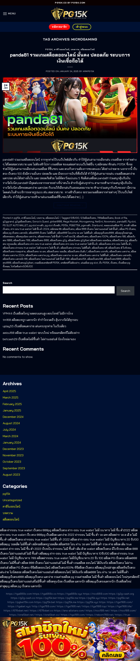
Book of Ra (121, 217)
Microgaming (86, 221)
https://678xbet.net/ (16, 610)
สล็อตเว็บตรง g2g (58, 240)
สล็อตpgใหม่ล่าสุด (123, 232)
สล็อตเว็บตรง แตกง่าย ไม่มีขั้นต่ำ (94, 255)
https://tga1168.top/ (94, 606)
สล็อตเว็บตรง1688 (112, 258)
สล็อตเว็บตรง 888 (40, 240)
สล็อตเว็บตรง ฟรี (99, 247)
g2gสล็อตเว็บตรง (23, 221)
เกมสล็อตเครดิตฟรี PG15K (46, 262)
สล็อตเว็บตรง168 (95, 258)
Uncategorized (12, 500)
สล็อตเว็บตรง (82, 236)
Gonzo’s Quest (40, 221)
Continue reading (70, 205)
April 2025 (9, 391)
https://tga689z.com (19, 593)
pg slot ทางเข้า (36, 225)
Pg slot (132, 221)
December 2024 (13, 417)
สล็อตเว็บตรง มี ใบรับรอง (119, 247)
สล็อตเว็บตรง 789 (21, 240)
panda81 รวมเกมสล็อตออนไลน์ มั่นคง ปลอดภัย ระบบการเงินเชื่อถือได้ (70, 58)
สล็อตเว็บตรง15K (78, 258)
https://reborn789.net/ (100, 614)
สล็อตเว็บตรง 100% (99, 236)
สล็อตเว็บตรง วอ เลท (36, 251)
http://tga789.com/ (44, 606)
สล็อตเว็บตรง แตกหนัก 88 (15, 258)
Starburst (97, 225)
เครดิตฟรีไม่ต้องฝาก (70, 262)
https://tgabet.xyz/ (20, 606)
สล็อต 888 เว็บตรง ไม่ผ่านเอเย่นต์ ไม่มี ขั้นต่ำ (97, 229)
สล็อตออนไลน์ (88, 49)
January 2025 (12, 410)
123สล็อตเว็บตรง (88, 217)
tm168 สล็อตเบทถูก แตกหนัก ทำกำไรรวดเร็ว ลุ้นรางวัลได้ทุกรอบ (40, 320)
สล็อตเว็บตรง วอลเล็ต (57, 251)
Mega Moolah (70, 221)
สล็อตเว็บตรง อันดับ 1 (77, 251)
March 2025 (10, 397)
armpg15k (88, 71)
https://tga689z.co (45, 593)
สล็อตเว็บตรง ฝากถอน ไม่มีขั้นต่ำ (76, 247)
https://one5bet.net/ (22, 614)
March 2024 (10, 436)
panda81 (122, 221)
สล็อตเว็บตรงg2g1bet (22, 262)
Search (7, 283)
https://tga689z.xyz (69, 593)
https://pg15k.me (68, 598)
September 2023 (14, 468)
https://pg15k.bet (46, 598)
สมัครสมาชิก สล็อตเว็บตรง (62, 229)
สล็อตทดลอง (9, 236)
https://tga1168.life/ (120, 606)
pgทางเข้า (86, 225)
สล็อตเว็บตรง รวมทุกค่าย (14, 251)
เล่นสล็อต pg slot (89, 262)
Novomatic (110, 221)
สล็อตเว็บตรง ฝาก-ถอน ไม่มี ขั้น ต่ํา (115, 243)
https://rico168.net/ (98, 610)
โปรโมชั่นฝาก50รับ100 (22, 266)
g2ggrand (8, 221)
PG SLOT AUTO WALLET (15, 225)
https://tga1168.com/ (120, 602)
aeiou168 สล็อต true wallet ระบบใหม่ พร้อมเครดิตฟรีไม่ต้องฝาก (41, 333)
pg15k (49, 49)
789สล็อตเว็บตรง (105, 217)
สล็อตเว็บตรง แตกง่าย (119, 251)
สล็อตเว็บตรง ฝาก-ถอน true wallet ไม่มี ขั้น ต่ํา (75, 243)
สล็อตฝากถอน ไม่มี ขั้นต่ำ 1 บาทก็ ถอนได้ (56, 236)
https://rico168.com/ (123, 610)
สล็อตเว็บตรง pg (120, 240)
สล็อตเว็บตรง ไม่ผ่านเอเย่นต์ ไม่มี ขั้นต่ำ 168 (49, 258)
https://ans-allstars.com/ (69, 610)
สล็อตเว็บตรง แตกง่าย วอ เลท (64, 255)
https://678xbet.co (41, 610)
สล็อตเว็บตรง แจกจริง (98, 251)
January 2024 (12, 442)
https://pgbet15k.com (20, 602)
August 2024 (11, 423)
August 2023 (11, 474)
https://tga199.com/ (73, 614)
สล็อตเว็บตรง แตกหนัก (120, 255)
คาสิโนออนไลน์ (61, 49)
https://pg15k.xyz (89, 598)
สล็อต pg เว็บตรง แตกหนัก (15, 232)
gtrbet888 (56, 221)
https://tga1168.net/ (69, 606)
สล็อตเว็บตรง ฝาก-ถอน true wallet (35, 243)
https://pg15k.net (118, 598)
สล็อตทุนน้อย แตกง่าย (26, 236)
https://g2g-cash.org (121, 593)
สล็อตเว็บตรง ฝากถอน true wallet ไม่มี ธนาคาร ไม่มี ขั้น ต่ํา (31, 247)
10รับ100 (74, 217)
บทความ (75, 49)
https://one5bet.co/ (48, 614)
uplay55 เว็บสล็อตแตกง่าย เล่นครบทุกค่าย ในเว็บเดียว (34, 326)
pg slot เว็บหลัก (52, 225)
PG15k (64, 225)
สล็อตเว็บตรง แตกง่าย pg (37, 255)
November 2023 (13, 455)
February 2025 (12, 404)
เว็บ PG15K (104, 262)
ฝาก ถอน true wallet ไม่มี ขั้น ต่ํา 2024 (30, 229)
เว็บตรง (113, 262)
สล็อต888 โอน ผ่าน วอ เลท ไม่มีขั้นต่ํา (75, 232)
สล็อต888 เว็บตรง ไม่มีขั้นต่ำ (42, 232)
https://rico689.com (95, 593)
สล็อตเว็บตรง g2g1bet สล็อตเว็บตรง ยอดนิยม (89, 240)
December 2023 (13, 449)
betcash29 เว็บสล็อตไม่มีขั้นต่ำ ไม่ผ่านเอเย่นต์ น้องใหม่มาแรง (39, 339)
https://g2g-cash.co (23, 598)
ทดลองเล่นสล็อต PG (113, 225)
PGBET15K (74, 225)
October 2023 (12, 461)
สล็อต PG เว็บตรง (127, 229)
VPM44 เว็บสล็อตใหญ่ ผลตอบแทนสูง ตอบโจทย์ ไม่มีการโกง (38, 313)
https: (104, 598)
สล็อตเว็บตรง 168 (118, 236)
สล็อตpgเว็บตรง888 (104, 232)
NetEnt (99, 221)
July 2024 (9, 429)
